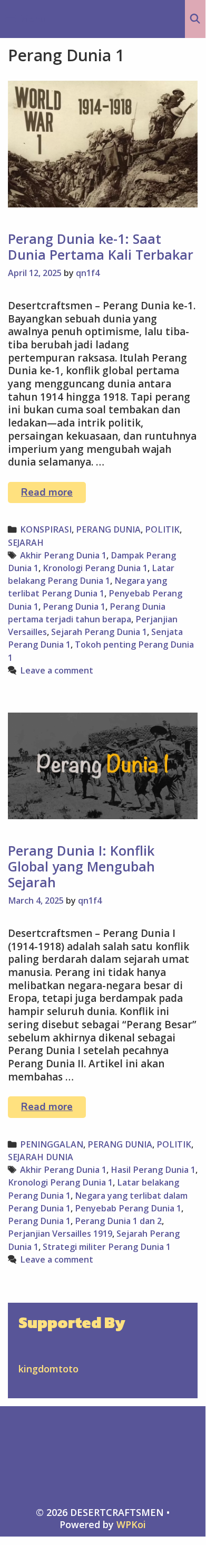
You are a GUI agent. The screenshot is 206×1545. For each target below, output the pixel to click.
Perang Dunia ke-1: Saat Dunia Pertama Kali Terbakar (100, 246)
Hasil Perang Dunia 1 (153, 1170)
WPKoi (131, 1524)
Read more (53, 494)
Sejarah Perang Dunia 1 (99, 632)
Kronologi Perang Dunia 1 (95, 568)
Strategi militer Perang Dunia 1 (107, 1247)
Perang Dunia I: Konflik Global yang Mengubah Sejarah (81, 866)
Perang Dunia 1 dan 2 (118, 1221)
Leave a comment (56, 670)
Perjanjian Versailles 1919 (60, 1233)
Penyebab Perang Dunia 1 (128, 1208)
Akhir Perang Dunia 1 (63, 555)
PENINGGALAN (51, 1144)
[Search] (195, 19)
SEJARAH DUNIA (40, 1157)
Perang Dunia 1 (74, 606)
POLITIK (162, 529)
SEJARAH (26, 542)
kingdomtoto (48, 1368)
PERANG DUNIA (108, 529)
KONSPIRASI (46, 529)
